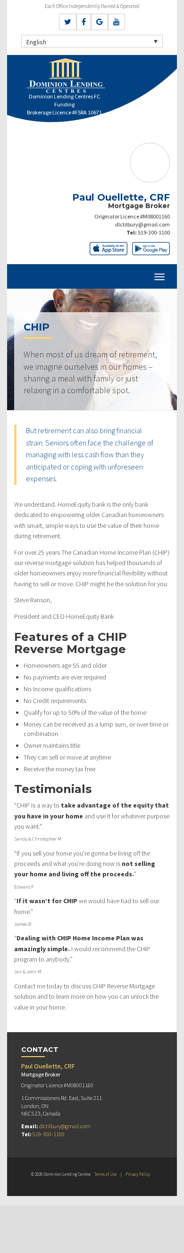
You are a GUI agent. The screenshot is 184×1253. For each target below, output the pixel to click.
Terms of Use (105, 1174)
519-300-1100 (154, 232)
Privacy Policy (137, 1174)
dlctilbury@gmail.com (142, 224)
